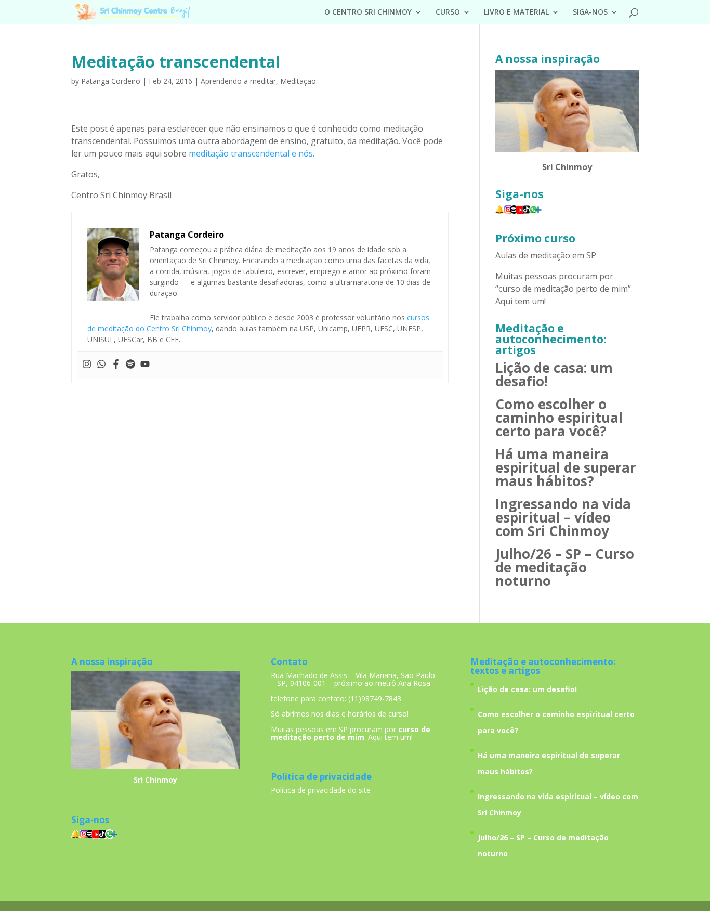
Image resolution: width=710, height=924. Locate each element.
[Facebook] (116, 364)
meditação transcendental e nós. (251, 153)
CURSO (448, 12)
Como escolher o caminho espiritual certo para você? (559, 417)
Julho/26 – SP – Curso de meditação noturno (564, 567)
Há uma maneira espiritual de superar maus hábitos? (565, 467)
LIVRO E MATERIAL (516, 12)
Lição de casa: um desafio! (554, 374)
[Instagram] (86, 364)
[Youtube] (145, 364)
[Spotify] (130, 364)
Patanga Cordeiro (110, 81)
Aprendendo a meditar (238, 81)
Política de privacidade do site (321, 790)
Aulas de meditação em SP (545, 255)
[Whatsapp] (101, 364)
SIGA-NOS (590, 12)
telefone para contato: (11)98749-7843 (336, 699)
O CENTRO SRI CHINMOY (368, 12)
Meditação (298, 81)
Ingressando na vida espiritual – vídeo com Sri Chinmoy (563, 517)
